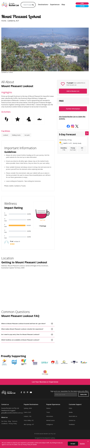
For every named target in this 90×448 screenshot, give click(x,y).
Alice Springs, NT (29, 424)
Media (71, 412)
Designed (38, 438)
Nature (48, 408)
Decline (82, 443)
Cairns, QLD (27, 412)
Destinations (43, 4)
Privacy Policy (13, 423)
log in (82, 6)
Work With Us (73, 416)
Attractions (49, 416)
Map (63, 4)
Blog (9, 421)
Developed (45, 438)
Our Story (4, 421)
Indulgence (49, 424)
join (82, 3)
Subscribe (83, 394)
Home (3, 21)
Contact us (72, 420)
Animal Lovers (50, 420)
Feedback (72, 424)
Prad (15, 241)
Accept (73, 443)
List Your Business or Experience (45, 382)
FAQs (70, 408)
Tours (48, 412)
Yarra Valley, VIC (29, 420)
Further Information (73, 109)
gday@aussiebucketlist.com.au (12, 413)
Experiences (54, 4)
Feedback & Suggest (8, 410)
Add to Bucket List (73, 91)
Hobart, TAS (27, 416)
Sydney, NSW (28, 408)
